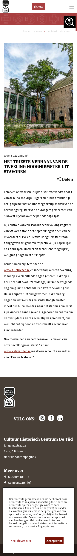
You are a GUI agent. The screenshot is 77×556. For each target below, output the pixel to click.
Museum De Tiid (18, 476)
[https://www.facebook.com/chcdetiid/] (51, 418)
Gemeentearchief (19, 482)
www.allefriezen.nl (17, 270)
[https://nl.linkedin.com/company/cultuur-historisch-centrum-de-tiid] (60, 418)
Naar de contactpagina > (20, 457)
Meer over (13, 470)
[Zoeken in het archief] (70, 23)
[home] (5, 6)
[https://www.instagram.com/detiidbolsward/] (42, 418)
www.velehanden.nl (17, 351)
